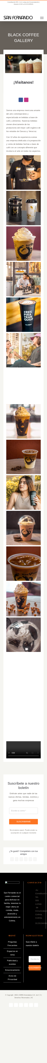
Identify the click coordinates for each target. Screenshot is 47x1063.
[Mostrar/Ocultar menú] (42, 18)
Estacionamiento (12, 970)
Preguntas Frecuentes (12, 944)
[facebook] (21, 100)
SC (32, 997)
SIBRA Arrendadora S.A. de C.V (30, 995)
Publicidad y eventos (12, 962)
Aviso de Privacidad (12, 977)
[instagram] (26, 100)
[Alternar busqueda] (34, 18)
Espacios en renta (12, 953)
